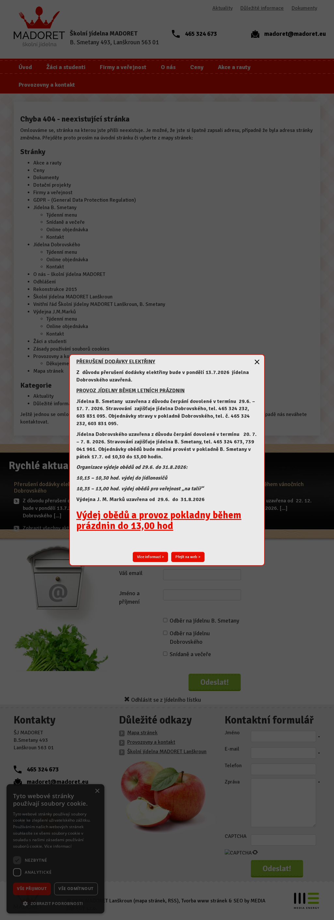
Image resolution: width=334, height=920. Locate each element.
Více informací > (150, 556)
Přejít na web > (187, 556)
